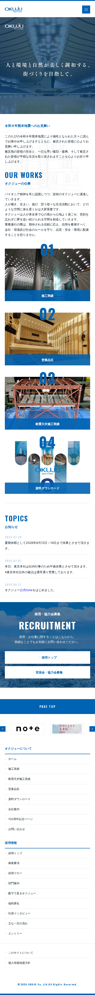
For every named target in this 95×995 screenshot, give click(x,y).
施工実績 (13, 768)
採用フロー (15, 873)
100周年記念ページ (20, 819)
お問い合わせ (16, 829)
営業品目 (13, 789)
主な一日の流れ (18, 923)
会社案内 (13, 809)
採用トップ (15, 853)
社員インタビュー (19, 913)
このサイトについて (20, 952)
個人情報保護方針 (19, 962)
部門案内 (13, 883)
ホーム (12, 759)
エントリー (15, 933)
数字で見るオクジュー (22, 893)
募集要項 (13, 863)
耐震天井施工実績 (19, 779)
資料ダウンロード (19, 799)
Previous (3, 729)
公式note (26, 590)
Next (92, 729)
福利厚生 (13, 903)
